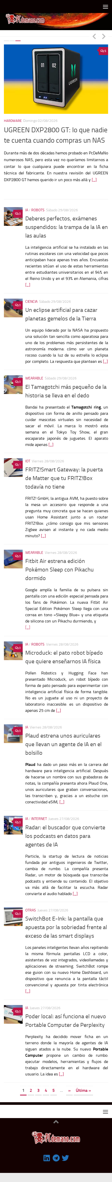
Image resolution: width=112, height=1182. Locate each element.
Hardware (13, 121)
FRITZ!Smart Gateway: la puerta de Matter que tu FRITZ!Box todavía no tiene (64, 470)
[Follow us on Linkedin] (46, 1150)
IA (26, 202)
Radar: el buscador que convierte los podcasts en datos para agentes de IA (65, 828)
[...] (94, 179)
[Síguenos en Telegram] (56, 1150)
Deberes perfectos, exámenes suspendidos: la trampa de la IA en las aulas (66, 219)
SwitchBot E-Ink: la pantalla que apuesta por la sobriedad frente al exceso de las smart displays (66, 919)
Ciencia (31, 293)
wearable (34, 370)
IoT (27, 453)
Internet (39, 811)
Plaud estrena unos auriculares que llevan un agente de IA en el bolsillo (63, 736)
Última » (83, 1082)
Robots (38, 202)
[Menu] (105, 6)
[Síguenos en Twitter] (65, 1150)
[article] (66, 597)
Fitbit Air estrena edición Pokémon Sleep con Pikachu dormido (59, 562)
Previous (94, 36)
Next (103, 36)
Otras (30, 902)
